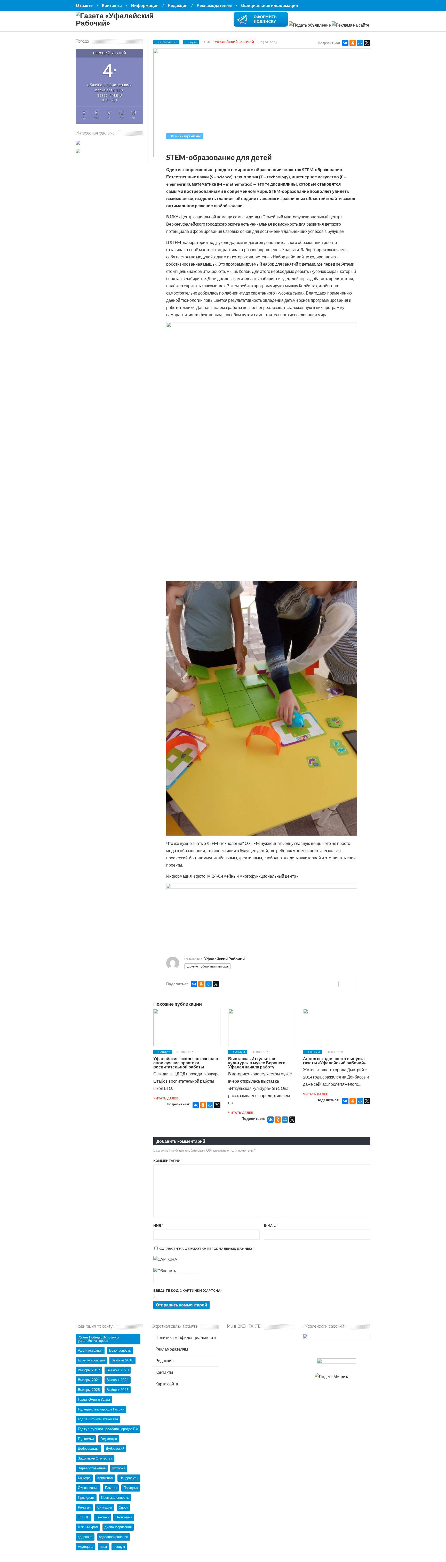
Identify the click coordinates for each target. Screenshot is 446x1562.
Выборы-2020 (118, 1370)
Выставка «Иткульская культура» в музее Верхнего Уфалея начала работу (256, 1062)
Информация (144, 5)
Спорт (123, 1507)
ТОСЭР (83, 1517)
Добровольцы (88, 1448)
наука (192, 42)
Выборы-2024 (118, 1380)
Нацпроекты (129, 1478)
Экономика (123, 1517)
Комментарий (166, 1161)
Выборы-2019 (89, 1370)
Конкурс (84, 1478)
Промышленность (115, 1497)
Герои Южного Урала (94, 1399)
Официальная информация (269, 5)
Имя (158, 1225)
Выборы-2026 (118, 1389)
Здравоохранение (92, 1468)
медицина (85, 1546)
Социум (164, 1052)
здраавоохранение (113, 1537)
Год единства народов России (101, 1409)
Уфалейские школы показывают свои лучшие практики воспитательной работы (186, 1062)
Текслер (102, 1517)
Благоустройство (91, 1360)
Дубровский (115, 1448)
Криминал (105, 1478)
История (118, 1468)
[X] (367, 43)
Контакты (112, 5)
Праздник (130, 1488)
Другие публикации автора (207, 966)
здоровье (85, 1537)
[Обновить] (164, 1270)
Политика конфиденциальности (185, 1337)
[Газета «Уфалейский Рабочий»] (127, 22)
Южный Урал (88, 1527)
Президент (86, 1497)
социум (119, 1546)
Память (111, 1488)
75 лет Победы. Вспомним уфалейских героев (98, 1339)
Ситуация (104, 1507)
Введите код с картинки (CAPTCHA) (187, 1291)
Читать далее (165, 1098)
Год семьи (86, 1439)
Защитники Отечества (95, 1458)
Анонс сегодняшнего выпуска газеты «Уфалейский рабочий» (334, 1060)
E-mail (271, 1225)
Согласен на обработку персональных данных (206, 1249)
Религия (84, 1507)
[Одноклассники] (352, 43)
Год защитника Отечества (98, 1419)
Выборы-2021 (89, 1380)
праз (103, 1546)
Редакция (177, 5)
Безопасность (120, 1350)
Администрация (90, 1350)
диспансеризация (118, 1527)
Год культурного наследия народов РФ (108, 1429)
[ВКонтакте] (345, 43)
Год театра (108, 1439)
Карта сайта (166, 1383)
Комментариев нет (186, 136)
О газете (84, 5)
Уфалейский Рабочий (234, 42)
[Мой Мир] (360, 43)
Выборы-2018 (122, 1360)
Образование (167, 42)
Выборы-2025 (89, 1389)
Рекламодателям (214, 5)
